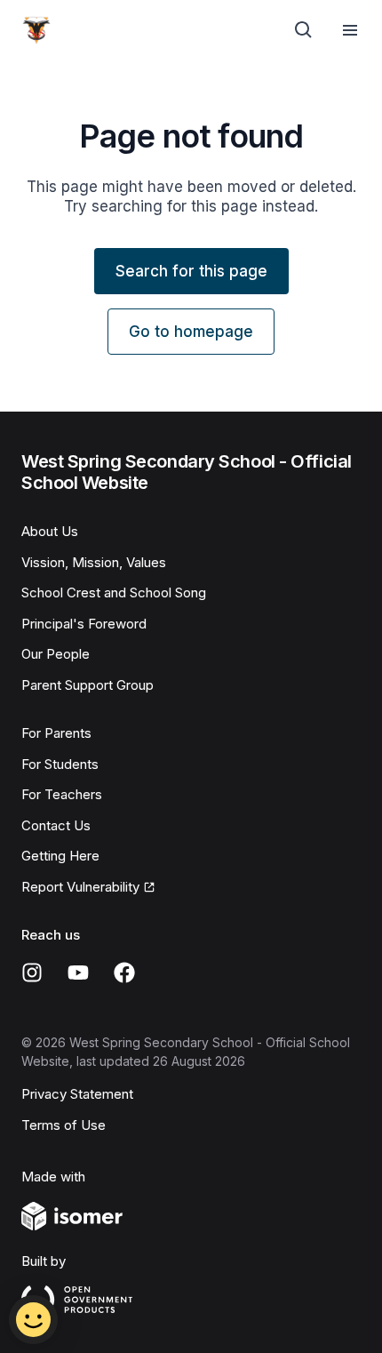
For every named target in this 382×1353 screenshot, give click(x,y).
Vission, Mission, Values (93, 562)
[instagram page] (32, 972)
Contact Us (56, 825)
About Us (49, 531)
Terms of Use (63, 1125)
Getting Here (60, 855)
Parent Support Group (87, 684)
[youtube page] (78, 972)
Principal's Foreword (84, 623)
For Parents (56, 733)
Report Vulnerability (80, 886)
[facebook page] (124, 972)
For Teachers (61, 794)
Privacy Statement (77, 1093)
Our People (55, 653)
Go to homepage (191, 331)
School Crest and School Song (113, 592)
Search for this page (191, 271)
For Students (60, 764)
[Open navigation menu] (350, 30)
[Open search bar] (304, 30)
